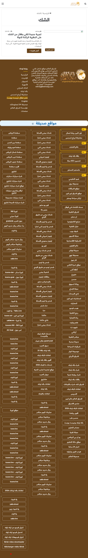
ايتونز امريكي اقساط (44, 236)
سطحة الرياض (14, 133)
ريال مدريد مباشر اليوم (14, 239)
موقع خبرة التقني (74, 265)
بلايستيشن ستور (44, 282)
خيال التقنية (73, 226)
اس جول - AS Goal (14, 330)
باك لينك (24, 91)
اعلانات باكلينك (44, 394)
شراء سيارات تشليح (14, 181)
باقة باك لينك (74, 156)
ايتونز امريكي (44, 157)
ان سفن (74, 217)
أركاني (73, 332)
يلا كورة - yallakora (14, 320)
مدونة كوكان (74, 250)
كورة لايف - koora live (14, 458)
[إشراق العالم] (75, 3)
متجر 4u (44, 210)
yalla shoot (44, 407)
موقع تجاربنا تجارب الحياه (44, 370)
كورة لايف (14, 348)
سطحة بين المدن (14, 142)
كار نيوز (74, 260)
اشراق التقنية (74, 212)
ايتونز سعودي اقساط (44, 162)
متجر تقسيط (44, 186)
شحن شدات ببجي (44, 250)
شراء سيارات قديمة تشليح (14, 202)
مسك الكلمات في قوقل (74, 207)
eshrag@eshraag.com (44, 86)
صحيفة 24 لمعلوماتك (19, 104)
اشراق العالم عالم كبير (73, 399)
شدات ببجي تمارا (44, 138)
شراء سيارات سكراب (14, 176)
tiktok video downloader (14, 542)
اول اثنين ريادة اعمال (74, 133)
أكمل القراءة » (34, 51)
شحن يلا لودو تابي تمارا (44, 226)
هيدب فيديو (73, 308)
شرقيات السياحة (73, 347)
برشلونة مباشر (44, 417)
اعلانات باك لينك (44, 384)
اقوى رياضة (73, 413)
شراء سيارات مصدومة (14, 198)
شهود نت (73, 327)
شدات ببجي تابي (44, 147)
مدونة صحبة (74, 342)
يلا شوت (44, 402)
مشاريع (44, 379)
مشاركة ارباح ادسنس (74, 138)
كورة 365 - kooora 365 (14, 325)
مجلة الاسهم (74, 236)
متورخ (73, 274)
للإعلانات (7, 554)
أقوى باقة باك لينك (44, 360)
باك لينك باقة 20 (44, 350)
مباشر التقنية (74, 337)
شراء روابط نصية (73, 375)
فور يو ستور (44, 205)
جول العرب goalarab (14, 221)
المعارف (74, 303)
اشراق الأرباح (74, 356)
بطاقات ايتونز (44, 277)
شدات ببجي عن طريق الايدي (44, 216)
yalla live (14, 259)
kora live (14, 344)
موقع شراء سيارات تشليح (14, 186)
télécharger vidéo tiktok (14, 547)
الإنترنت (24, 78)
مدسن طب (74, 418)
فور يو (44, 246)
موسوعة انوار (74, 351)
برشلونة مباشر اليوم (14, 244)
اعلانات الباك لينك (74, 389)
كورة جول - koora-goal (14, 277)
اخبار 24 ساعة (73, 447)
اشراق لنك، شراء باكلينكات (74, 384)
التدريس (74, 394)
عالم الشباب (73, 147)
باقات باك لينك (74, 379)
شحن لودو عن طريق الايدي (44, 267)
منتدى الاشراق (73, 403)
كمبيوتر (25, 81)
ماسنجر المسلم (74, 170)
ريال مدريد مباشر (44, 422)
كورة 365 (14, 211)
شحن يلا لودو (44, 262)
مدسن (73, 279)
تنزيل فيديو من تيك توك (14, 527)
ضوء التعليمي (74, 179)
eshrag (37, 31)
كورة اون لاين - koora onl (14, 316)
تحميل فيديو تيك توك (14, 532)
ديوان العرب (44, 374)
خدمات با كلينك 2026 (44, 365)
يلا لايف (14, 230)
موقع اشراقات (73, 188)
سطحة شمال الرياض (14, 152)
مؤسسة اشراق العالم (19, 108)
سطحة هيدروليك (14, 147)
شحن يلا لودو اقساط (44, 166)
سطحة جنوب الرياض (14, 162)
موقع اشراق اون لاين (74, 193)
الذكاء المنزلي (22, 88)
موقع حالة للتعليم (74, 442)
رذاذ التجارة (74, 318)
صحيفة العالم (74, 456)
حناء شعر (44, 306)
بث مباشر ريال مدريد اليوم (14, 226)
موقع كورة (14, 410)
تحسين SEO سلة (74, 161)
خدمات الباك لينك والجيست (44, 335)
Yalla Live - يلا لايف (14, 311)
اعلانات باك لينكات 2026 (14, 490)
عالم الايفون (73, 246)
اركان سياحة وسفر (74, 198)
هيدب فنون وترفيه (74, 452)
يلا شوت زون (14, 509)
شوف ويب (74, 231)
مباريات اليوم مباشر (44, 412)
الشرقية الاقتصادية (74, 241)
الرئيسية (46, 13)
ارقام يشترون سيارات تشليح (14, 192)
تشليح (14, 171)
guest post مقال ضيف (44, 341)
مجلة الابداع (73, 289)
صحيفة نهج (73, 255)
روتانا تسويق (74, 284)
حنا (44, 310)
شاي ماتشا (44, 320)
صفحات (24, 111)
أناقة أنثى (74, 270)
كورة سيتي (14, 216)
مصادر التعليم (74, 427)
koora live (14, 291)
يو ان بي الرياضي (73, 437)
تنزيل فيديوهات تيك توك (14, 537)
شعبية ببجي (44, 272)
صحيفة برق (73, 184)
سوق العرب (44, 346)
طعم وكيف (74, 322)
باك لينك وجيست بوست (73, 423)
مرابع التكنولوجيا (73, 222)
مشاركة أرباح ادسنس (19, 94)
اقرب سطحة (14, 166)
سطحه (14, 138)
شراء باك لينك (73, 365)
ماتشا (44, 315)
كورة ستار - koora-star (14, 272)
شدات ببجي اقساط (44, 133)
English (24, 101)
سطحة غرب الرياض (14, 157)
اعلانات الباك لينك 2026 (74, 408)
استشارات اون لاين (74, 298)
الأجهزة (25, 84)
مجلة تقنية (74, 432)
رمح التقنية (74, 313)
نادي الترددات (74, 294)
